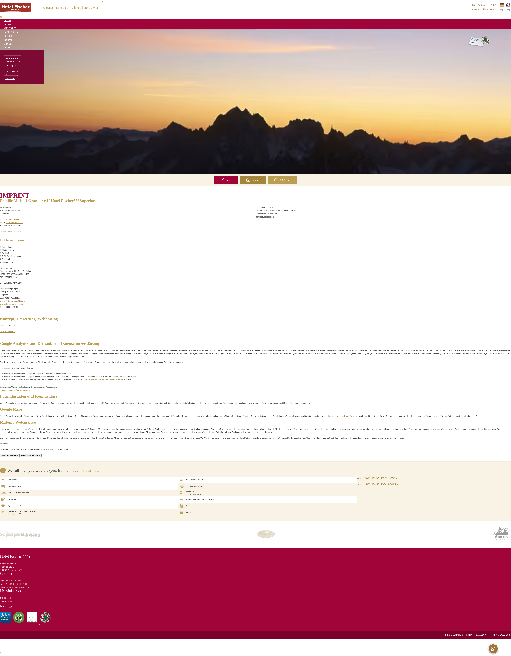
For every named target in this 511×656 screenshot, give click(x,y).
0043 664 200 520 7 (14, 222)
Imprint (469, 635)
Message (9, 55)
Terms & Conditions (453, 635)
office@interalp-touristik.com (12, 301)
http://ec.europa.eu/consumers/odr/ (15, 390)
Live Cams (7, 601)
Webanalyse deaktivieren (30, 455)
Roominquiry (12, 58)
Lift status (10, 78)
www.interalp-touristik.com (11, 304)
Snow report (11, 71)
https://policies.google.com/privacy (342, 416)
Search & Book (13, 61)
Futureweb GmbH (502, 635)
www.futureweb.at (7, 331)
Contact (9, 47)
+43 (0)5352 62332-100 (16, 584)
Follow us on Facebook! (378, 478)
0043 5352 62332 (11, 219)
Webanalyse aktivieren (9, 455)
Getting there (12, 65)
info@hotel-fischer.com (482, 9)
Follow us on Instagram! (378, 484)
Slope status (11, 75)
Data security (483, 635)
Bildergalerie (8, 598)
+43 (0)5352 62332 (13, 581)
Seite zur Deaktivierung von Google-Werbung (103, 380)
